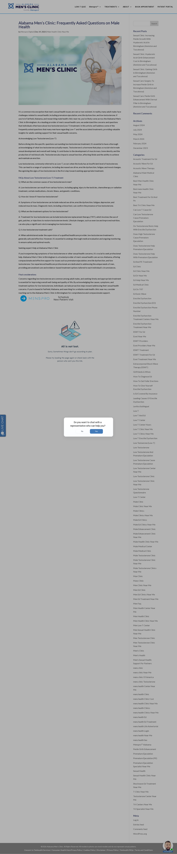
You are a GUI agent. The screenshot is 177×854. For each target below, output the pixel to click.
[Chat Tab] (88, 427)
